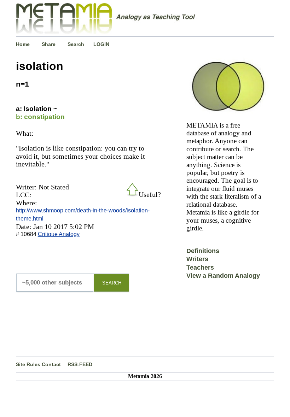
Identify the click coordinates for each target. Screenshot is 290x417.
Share (49, 44)
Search (76, 44)
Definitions (202, 250)
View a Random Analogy (223, 275)
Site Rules (28, 364)
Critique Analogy (59, 234)
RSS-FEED (80, 364)
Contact (51, 364)
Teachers (200, 267)
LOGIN (101, 44)
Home (23, 44)
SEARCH (111, 283)
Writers (197, 259)
